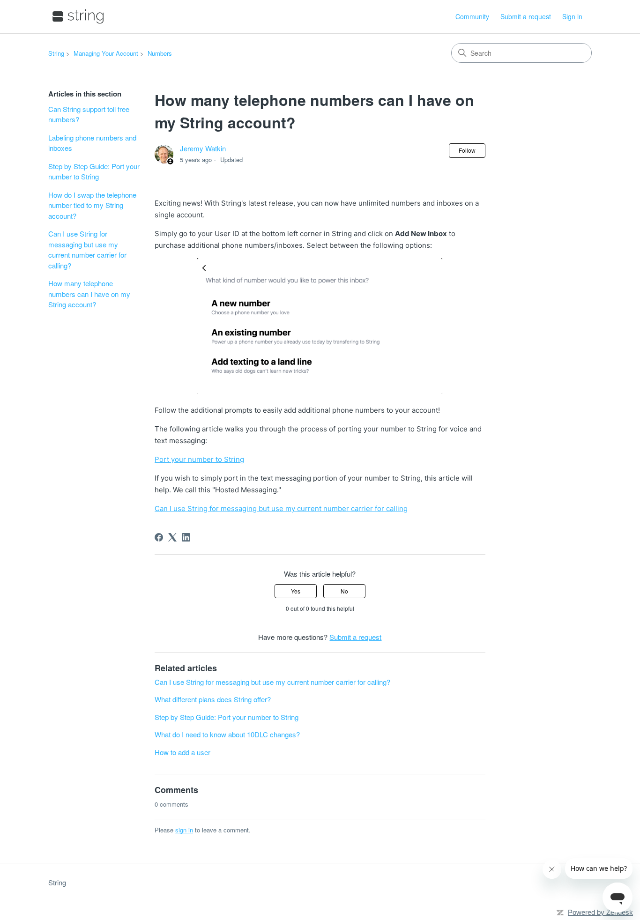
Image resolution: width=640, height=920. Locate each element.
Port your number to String (199, 459)
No (344, 591)
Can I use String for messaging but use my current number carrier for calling (281, 508)
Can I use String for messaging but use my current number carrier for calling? (87, 249)
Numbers (160, 53)
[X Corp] (172, 537)
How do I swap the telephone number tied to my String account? (92, 205)
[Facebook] (159, 537)
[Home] (78, 16)
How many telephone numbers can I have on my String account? (89, 293)
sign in (184, 829)
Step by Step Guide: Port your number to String (94, 171)
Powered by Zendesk (600, 912)
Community (472, 16)
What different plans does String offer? (213, 699)
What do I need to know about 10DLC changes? (227, 734)
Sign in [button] (572, 16)
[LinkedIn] (186, 537)
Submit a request (525, 16)
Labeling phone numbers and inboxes (92, 143)
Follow (467, 150)
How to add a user (182, 752)
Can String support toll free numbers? (88, 114)
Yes (295, 591)
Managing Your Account (106, 53)
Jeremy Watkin (203, 148)
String (56, 53)
